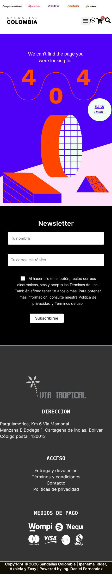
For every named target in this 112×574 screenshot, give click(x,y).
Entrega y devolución (56, 470)
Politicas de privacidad (56, 489)
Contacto (56, 483)
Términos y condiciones (56, 476)
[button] (85, 21)
